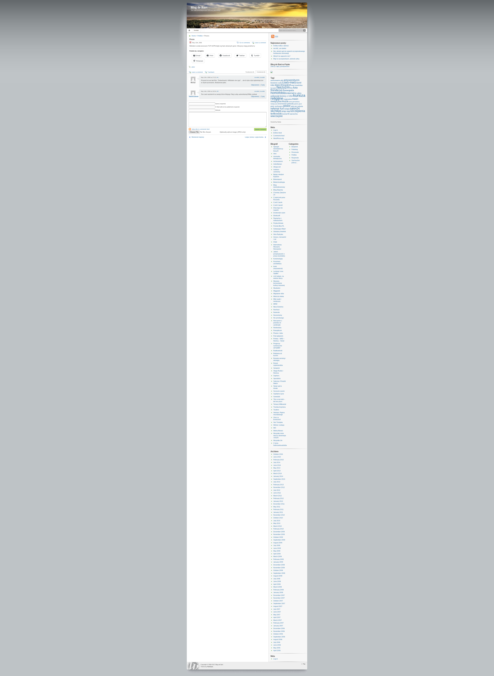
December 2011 (279, 504)
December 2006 (279, 628)
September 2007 (279, 603)
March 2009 (277, 556)
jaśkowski (275, 96)
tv (288, 114)
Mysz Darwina (278, 307)
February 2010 (278, 529)
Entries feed (277, 133)
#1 (218, 77)
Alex (274, 154)
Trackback (211, 72)
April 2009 (277, 554)
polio (292, 106)
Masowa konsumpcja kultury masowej (279, 283)
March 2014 (277, 473)
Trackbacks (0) (249, 72)
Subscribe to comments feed (200, 129)
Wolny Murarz (278, 431)
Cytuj (263, 85)
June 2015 (277, 457)
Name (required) (220, 103)
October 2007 (278, 601)
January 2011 (278, 512)
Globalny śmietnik (279, 231)
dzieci (278, 85)
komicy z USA (286, 96)
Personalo (295, 152)
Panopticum (277, 330)
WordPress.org (278, 138)
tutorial (284, 114)
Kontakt (196, 30)
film (291, 88)
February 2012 (278, 498)
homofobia (278, 93)
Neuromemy (277, 315)
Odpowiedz (255, 85)
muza (284, 101)
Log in (275, 130)
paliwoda (290, 104)
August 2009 (277, 543)
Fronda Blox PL (278, 226)
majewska (288, 99)
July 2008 (276, 579)
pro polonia (299, 106)
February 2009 (278, 559)
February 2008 (278, 590)
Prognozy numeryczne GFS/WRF (277, 346)
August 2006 (277, 639)
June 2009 (277, 548)
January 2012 (278, 501)
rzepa (286, 109)
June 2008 (277, 581)
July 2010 (276, 521)
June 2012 (277, 493)
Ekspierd (286, 85)
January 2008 (278, 592)
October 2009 (278, 537)
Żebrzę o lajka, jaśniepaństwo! (280, 66)
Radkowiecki (277, 351)
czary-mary (289, 82)
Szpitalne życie (278, 394)
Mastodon (276, 288)
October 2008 (278, 570)
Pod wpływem (278, 336)
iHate (275, 242)
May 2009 (276, 551)
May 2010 (276, 523)
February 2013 (278, 485)
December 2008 (279, 565)
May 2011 (276, 507)
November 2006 (279, 631)
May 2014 (276, 468)
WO (274, 428)
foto (295, 87)
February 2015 (278, 460)
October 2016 (278, 454)
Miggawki (276, 291)
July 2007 (276, 609)
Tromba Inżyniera (279, 407)
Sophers (276, 376)
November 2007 (279, 598)
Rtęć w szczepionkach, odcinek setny (286, 59)
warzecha (294, 114)
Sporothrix (277, 378)
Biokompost (277, 179)
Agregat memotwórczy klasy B (278, 149)
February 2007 (278, 623)
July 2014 (276, 462)
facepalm (273, 88)
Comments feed (278, 136)
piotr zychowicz (277, 106)
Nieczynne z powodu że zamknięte (277, 323)
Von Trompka (278, 422)
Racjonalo (295, 158)
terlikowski (276, 113)
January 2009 (278, 562)
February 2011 (278, 509)
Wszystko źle (277, 440)
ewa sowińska (296, 85)
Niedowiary (277, 328)
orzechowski (282, 104)
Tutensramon (193, 96)
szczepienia (297, 111)
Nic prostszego (278, 318)
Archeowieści (278, 161)
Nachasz (276, 310)
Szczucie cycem (279, 391)
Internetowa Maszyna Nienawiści (277, 247)
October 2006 (278, 634)
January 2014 (278, 476)
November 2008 (279, 568)
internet (290, 93)
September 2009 (279, 540)
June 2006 (277, 645)
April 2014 (277, 471)
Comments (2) (261, 72)
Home (190, 30)
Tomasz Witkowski (279, 404)
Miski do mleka (278, 296)
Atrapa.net (277, 167)
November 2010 (279, 515)
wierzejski (277, 116)
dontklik (256, 77)
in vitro (298, 93)
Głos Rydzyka (278, 234)
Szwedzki (276, 397)
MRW (275, 304)
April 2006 (277, 650)
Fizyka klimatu (278, 223)
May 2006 (276, 648)
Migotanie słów (278, 294)
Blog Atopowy (278, 190)
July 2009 (276, 545)
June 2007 (277, 612)
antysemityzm (291, 80)
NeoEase (210, 666)
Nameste (276, 312)
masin (295, 99)
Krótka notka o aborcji (281, 46)
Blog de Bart (199, 7)
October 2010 (278, 518)
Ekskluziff (276, 216)
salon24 (295, 108)
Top (304, 664)
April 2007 (277, 617)
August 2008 (277, 576)
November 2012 (279, 487)
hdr (280, 90)
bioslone (274, 83)
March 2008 (277, 587)
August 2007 (277, 606)
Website (217, 110)
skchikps (276, 111)
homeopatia (288, 90)
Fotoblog (295, 149)
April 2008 (277, 584)
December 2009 (279, 532)
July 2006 (276, 642)
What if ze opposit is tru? (281, 56)
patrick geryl (298, 104)
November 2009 (279, 534)
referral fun (277, 108)
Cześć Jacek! (278, 205)
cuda (280, 83)
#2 (218, 91)
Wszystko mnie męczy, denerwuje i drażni (279, 436)
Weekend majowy (198, 137)
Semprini (276, 368)
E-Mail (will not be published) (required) (227, 107)
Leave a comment (260, 42)
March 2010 (277, 526)
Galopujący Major (279, 229)
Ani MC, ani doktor (279, 48)
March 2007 (277, 620)
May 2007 (276, 615)
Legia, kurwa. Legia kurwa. (254, 137)
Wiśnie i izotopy (278, 425)
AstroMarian (277, 164)
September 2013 (279, 479)
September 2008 (279, 573)
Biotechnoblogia (279, 182)
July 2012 (276, 490)
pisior (193, 67)
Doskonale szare (279, 213)
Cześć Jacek (277, 202)
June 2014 (277, 465)
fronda (274, 90)
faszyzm (283, 87)
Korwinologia (278, 259)
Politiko (200, 36)
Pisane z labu (278, 333)
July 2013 (276, 482)
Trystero (276, 410)
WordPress (193, 665)
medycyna (276, 101)
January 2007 (278, 626)
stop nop (286, 111)
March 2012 (277, 496)
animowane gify (277, 80)
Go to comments (245, 42)
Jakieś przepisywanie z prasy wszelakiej (279, 254)
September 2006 (279, 637)
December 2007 (279, 595)
